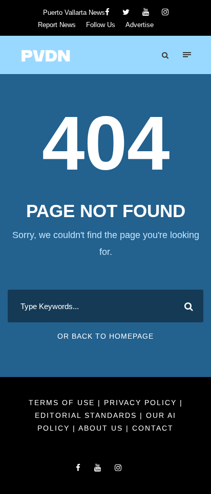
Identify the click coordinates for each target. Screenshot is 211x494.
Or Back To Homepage (105, 336)
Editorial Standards (87, 415)
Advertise (139, 25)
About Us (102, 428)
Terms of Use (63, 402)
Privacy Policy (142, 402)
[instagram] (165, 12)
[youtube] (145, 12)
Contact (153, 428)
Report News (57, 25)
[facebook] (107, 12)
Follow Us (100, 25)
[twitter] (126, 12)
